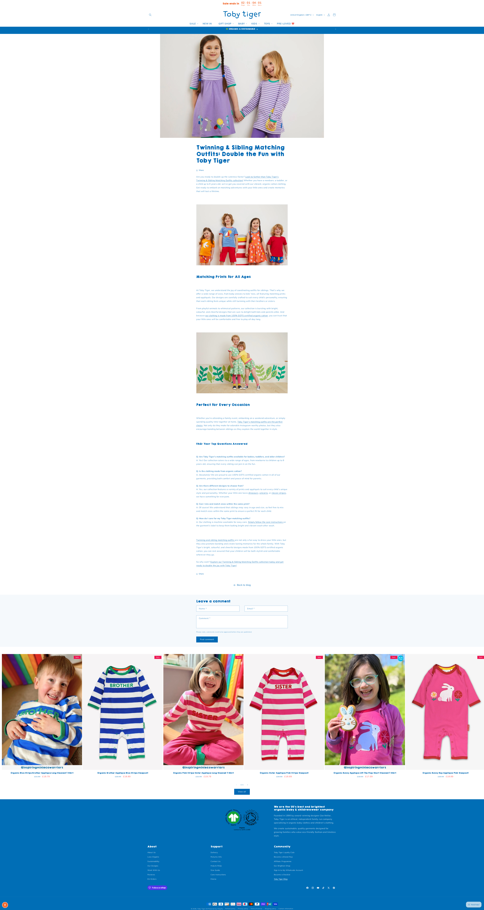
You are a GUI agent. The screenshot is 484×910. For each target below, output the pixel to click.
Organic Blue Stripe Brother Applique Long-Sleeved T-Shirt (42, 773)
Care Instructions (218, 874)
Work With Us (153, 870)
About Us (151, 852)
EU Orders (151, 879)
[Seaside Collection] (242, 265)
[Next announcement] (335, 29)
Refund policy (230, 908)
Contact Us (215, 861)
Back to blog (244, 584)
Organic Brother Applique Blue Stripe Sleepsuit (122, 773)
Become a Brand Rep (283, 857)
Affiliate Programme (283, 861)
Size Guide (215, 870)
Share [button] (201, 170)
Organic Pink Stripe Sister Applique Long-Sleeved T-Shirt (203, 773)
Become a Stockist (282, 874)
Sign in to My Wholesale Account (288, 870)
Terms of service (256, 908)
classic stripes (279, 493)
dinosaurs (253, 493)
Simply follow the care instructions (265, 522)
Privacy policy (243, 908)
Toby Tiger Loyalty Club (284, 852)
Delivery (214, 852)
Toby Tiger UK (202, 909)
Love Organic (153, 857)
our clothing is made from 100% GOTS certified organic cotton (236, 315)
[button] (150, 15)
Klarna (213, 879)
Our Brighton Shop (282, 866)
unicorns (263, 493)
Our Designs (152, 866)
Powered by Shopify (215, 909)
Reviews (151, 874)
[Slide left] (236, 785)
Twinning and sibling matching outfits (215, 540)
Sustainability (153, 861)
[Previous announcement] (148, 29)
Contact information (286, 908)
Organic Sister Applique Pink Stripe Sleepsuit (284, 773)
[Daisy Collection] (242, 393)
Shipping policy (270, 908)
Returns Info (216, 857)
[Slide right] (247, 785)
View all (242, 792)
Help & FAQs (216, 866)
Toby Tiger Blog (281, 879)
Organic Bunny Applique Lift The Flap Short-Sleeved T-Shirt (365, 773)
